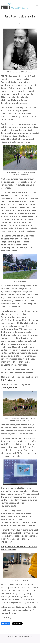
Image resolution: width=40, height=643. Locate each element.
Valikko (36, 5)
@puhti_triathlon (9, 387)
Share (7, 623)
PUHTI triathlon (8, 380)
